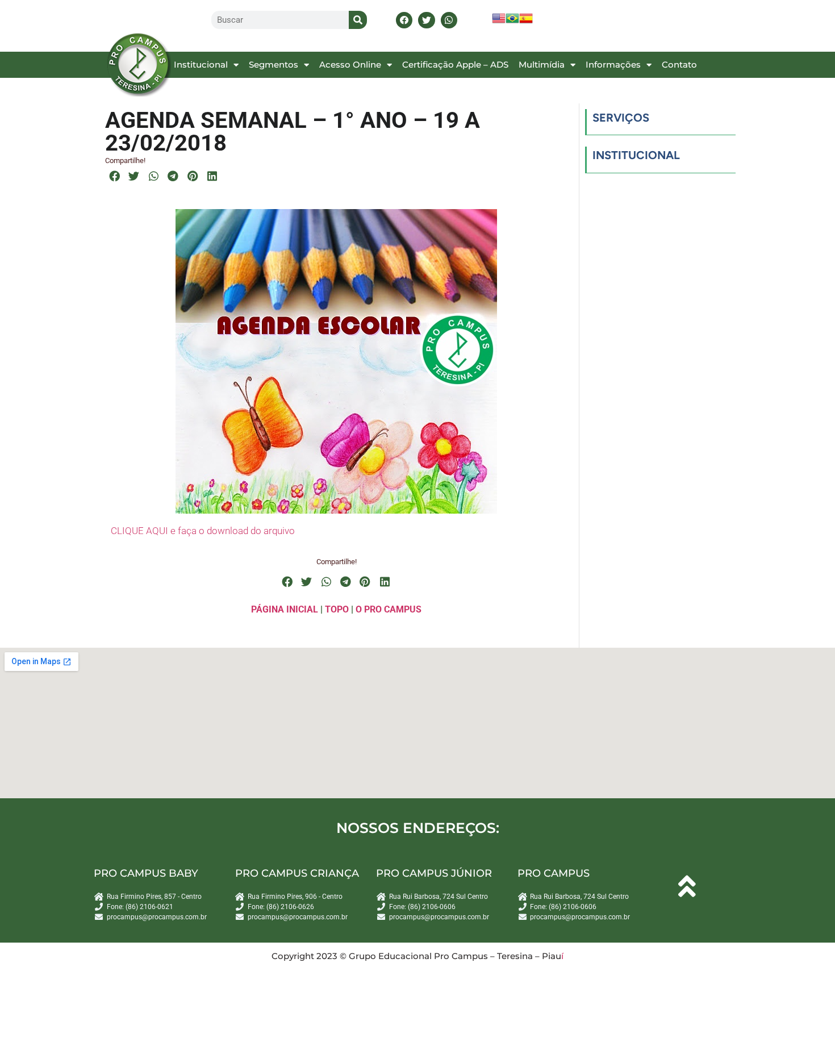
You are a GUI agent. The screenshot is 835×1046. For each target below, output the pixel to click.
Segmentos (273, 64)
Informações (613, 64)
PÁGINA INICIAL (284, 609)
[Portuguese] (512, 21)
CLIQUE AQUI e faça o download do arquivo (203, 530)
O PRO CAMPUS (388, 609)
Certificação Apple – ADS (455, 64)
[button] (404, 20)
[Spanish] (526, 21)
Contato (679, 64)
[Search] (358, 20)
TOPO (337, 609)
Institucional (201, 64)
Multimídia (542, 64)
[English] (499, 21)
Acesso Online (350, 64)
